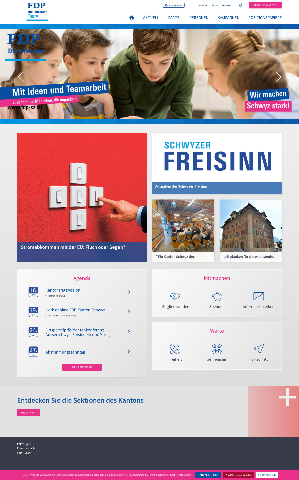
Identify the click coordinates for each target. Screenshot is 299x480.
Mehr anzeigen (82, 367)
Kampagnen (228, 17)
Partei (174, 17)
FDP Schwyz (175, 5)
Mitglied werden (265, 5)
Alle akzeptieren (209, 474)
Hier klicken (28, 412)
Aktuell (151, 17)
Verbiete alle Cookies (239, 474)
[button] (20, 77)
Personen (199, 17)
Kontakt (204, 5)
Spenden (227, 5)
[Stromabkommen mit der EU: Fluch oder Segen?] (82, 197)
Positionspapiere (265, 17)
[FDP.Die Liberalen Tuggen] (38, 7)
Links (215, 5)
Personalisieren (267, 474)
